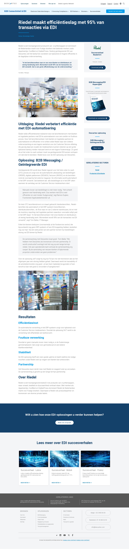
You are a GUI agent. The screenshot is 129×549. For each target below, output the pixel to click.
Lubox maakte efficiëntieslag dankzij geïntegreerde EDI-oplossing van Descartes (32, 501)
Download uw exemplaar (96, 118)
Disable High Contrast (83, 540)
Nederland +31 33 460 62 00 (98, 520)
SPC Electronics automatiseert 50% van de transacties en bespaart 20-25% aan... (93, 501)
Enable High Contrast (69, 540)
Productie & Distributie (97, 173)
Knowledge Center (28, 36)
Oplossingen (25, 3)
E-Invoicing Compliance (59, 11)
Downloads (23, 517)
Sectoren (34, 3)
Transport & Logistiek (68, 521)
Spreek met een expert (115, 11)
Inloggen (103, 3)
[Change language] (120, 4)
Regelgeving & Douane (43, 521)
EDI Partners (74, 11)
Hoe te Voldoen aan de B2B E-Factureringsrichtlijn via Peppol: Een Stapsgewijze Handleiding (60, 502)
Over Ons (22, 515)
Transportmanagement (43, 526)
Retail (97, 170)
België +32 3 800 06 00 (98, 513)
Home (20, 36)
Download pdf (96, 67)
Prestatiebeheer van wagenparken (46, 524)
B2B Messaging (41, 515)
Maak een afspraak (64, 422)
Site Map (22, 521)
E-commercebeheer (42, 517)
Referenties (23, 519)
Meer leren (97, 148)
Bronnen (42, 3)
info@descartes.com (98, 527)
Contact (116, 3)
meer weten (25, 483)
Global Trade (41, 519)
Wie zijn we (52, 3)
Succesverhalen (95, 11)
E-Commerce (66, 515)
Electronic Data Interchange (40, 11)
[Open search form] (124, 4)
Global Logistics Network (66, 3)
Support (109, 3)
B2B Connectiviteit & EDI (15, 11)
